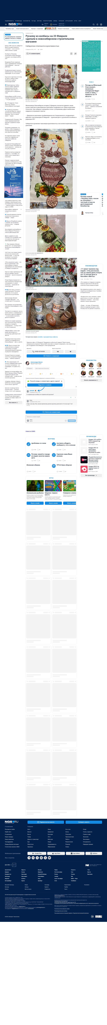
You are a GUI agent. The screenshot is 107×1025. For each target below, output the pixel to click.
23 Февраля (29, 368)
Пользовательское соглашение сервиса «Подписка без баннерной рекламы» (71, 674)
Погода (33, 20)
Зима (49, 591)
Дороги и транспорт (33, 601)
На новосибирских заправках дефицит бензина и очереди (13, 37)
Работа (67, 601)
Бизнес (29, 593)
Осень (67, 593)
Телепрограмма (47, 20)
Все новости (14, 43)
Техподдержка (9, 603)
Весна (29, 596)
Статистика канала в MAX (12, 608)
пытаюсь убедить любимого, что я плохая (66, 444)
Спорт (84, 591)
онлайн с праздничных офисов (48, 337)
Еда (28, 603)
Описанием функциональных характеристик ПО (65, 663)
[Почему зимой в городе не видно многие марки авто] (29, 457)
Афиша (55, 20)
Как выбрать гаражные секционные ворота (11, 210)
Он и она (67, 591)
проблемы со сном (38, 443)
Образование (51, 608)
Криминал (51, 593)
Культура (50, 596)
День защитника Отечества (42, 368)
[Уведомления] (97, 24)
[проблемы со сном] (29, 446)
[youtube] (49, 619)
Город (29, 598)
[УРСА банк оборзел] (54, 468)
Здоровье (30, 608)
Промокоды (18, 20)
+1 (70, 408)
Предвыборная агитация (12, 606)
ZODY (79, 20)
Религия (67, 606)
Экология (85, 598)
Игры (75, 20)
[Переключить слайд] (75, 486)
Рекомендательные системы (60, 672)
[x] (45, 619)
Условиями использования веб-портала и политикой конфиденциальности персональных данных (76, 664)
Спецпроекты (87, 603)
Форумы (39, 20)
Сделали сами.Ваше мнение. (64, 455)
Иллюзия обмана (33, 465)
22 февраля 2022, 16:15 (31, 49)
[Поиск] (93, 24)
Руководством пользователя (61, 662)
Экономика (86, 601)
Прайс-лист (8, 593)
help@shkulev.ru (15, 670)
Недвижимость (9, 20)
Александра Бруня (37, 362)
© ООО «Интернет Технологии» (12, 678)
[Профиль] (101, 24)
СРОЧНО (8, 34)
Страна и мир (86, 596)
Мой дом (50, 601)
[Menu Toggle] (6, 24)
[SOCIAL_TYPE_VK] (58, 351)
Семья (67, 608)
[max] (41, 619)
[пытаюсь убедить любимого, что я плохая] (54, 446)
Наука (49, 603)
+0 (70, 397)
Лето (49, 598)
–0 (75, 397)
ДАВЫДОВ (32, 390)
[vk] (33, 619)
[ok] (37, 619)
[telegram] (29, 619)
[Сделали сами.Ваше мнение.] (54, 457)
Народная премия (88, 606)
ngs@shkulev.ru (22, 667)
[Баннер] (50, 28)
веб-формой (31, 670)
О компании (8, 596)
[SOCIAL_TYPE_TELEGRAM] (70, 351)
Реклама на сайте (10, 591)
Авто (28, 591)
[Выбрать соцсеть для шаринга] (75, 53)
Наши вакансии (9, 601)
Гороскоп (61, 20)
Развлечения (69, 603)
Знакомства (26, 20)
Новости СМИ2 (30, 431)
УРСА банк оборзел (64, 465)
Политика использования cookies (61, 670)
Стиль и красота (87, 593)
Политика (68, 596)
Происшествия (69, 598)
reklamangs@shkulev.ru (59, 657)
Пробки (54, 24)
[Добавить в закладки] (71, 53)
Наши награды (9, 598)
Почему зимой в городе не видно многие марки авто (40, 456)
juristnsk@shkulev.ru (40, 669)
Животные (30, 606)
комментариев (34, 53)
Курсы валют (69, 20)
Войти (31, 421)
